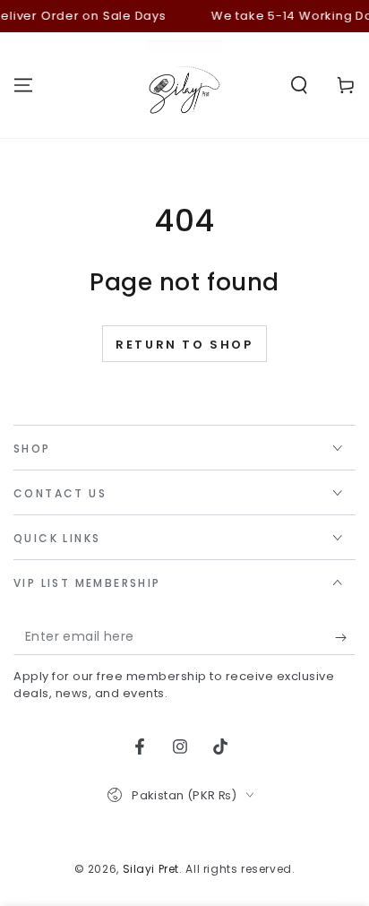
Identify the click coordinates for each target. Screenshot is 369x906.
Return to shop (184, 344)
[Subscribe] (345, 637)
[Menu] (23, 85)
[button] (299, 85)
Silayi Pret (151, 868)
